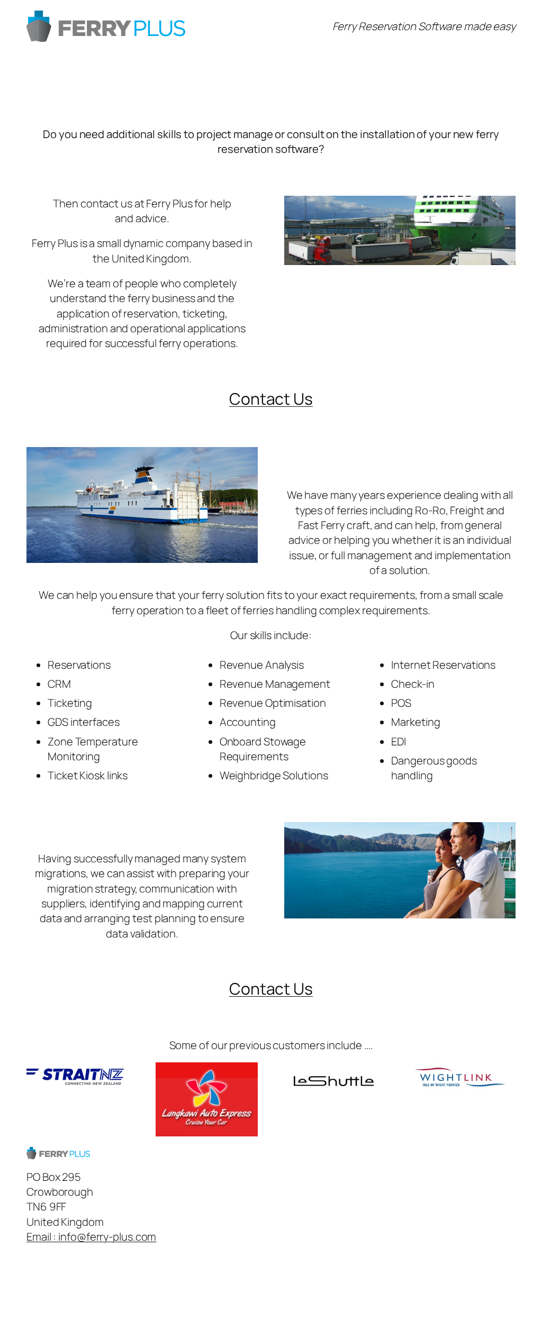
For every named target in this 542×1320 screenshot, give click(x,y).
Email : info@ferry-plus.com (91, 1236)
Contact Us (271, 398)
